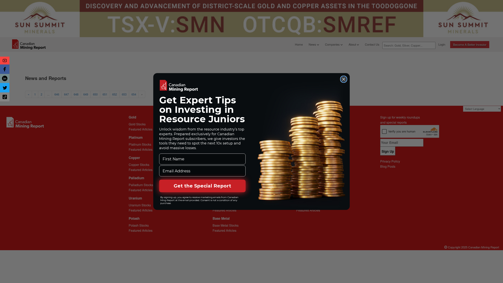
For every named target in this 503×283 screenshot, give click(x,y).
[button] (4, 60)
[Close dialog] (344, 79)
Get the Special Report (202, 186)
